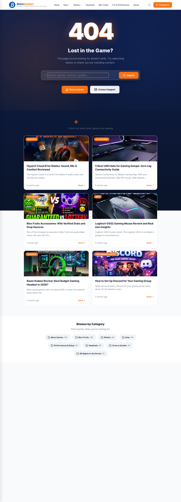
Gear (129, 337)
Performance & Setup (66, 345)
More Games (59, 337)
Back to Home (77, 89)
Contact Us (164, 5)
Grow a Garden (121, 345)
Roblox (109, 337)
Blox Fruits (85, 337)
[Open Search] (149, 5)
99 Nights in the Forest (92, 353)
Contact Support (106, 89)
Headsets (95, 345)
